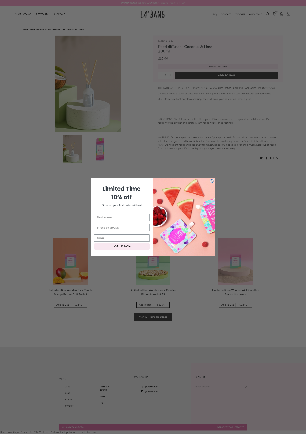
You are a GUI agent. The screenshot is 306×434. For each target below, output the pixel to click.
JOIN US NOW (122, 246)
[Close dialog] (212, 180)
